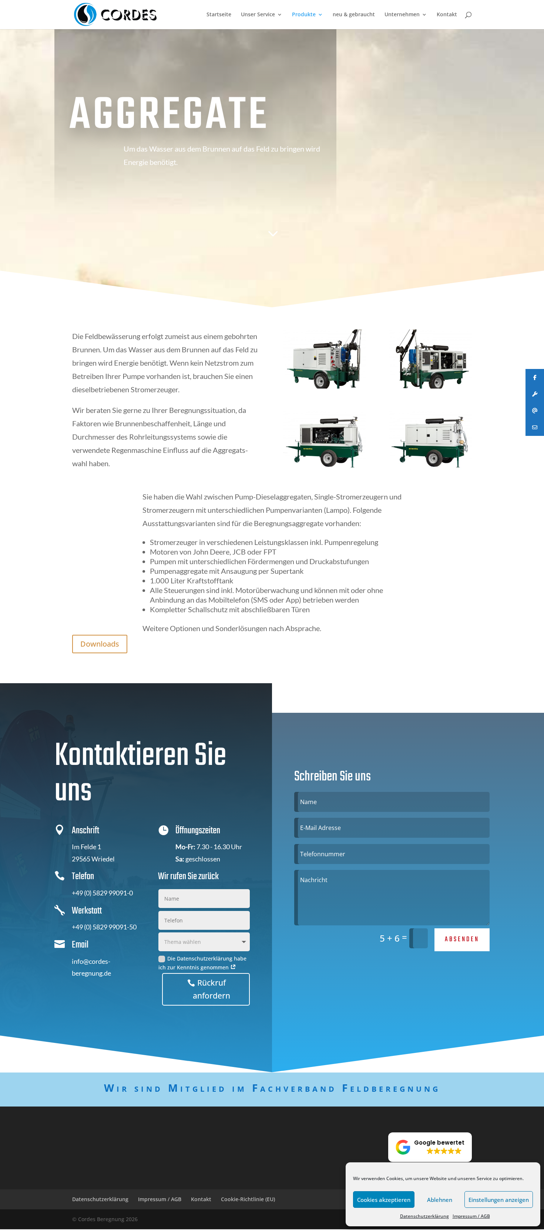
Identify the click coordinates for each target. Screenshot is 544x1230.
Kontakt (447, 15)
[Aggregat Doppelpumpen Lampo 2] (430, 386)
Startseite (218, 15)
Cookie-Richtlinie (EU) (248, 1199)
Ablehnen (439, 1199)
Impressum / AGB (471, 1216)
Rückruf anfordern (211, 989)
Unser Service (258, 15)
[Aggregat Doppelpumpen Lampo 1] (324, 386)
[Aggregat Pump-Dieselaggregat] (324, 467)
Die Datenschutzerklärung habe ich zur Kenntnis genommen (202, 963)
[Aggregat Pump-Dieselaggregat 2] (430, 467)
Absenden (462, 939)
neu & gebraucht (354, 15)
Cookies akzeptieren (383, 1199)
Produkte (304, 15)
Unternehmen (402, 15)
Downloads (99, 644)
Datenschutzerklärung (424, 1216)
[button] (430, 1147)
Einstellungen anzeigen (499, 1199)
